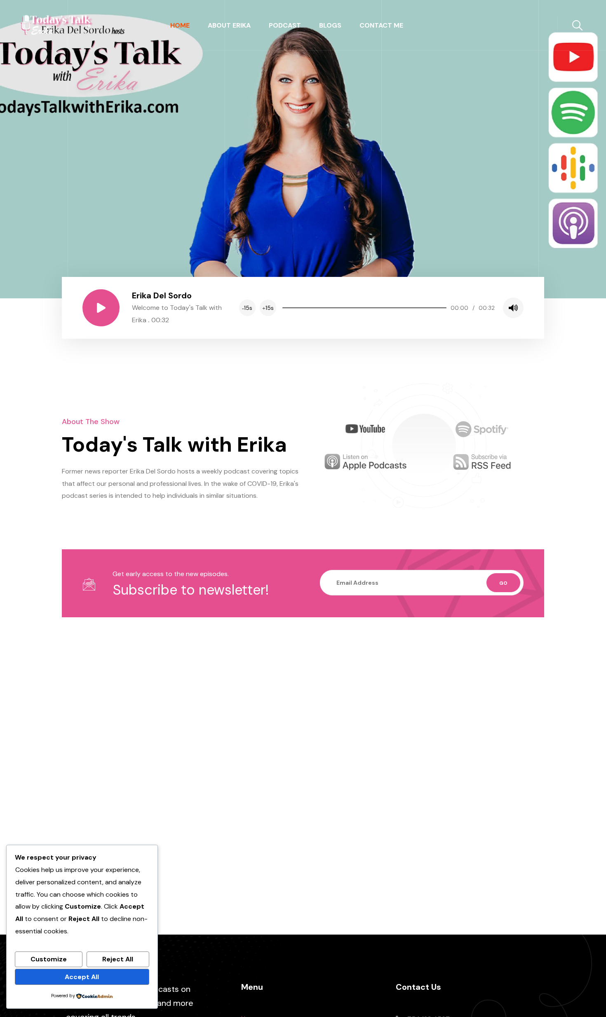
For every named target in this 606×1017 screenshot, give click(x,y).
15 (246, 308)
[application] (380, 308)
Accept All (82, 976)
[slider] (364, 307)
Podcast (285, 25)
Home (180, 25)
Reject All (117, 959)
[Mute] (513, 308)
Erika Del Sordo (162, 295)
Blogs (330, 25)
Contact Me (381, 25)
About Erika (229, 25)
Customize (49, 959)
